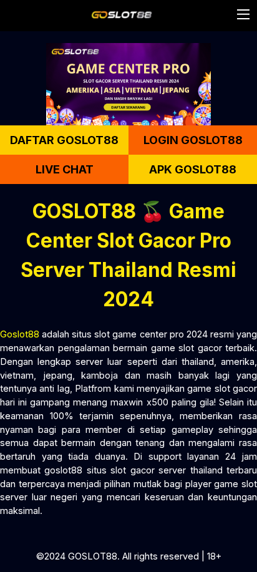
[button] (243, 14)
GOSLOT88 (92, 556)
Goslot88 (19, 334)
